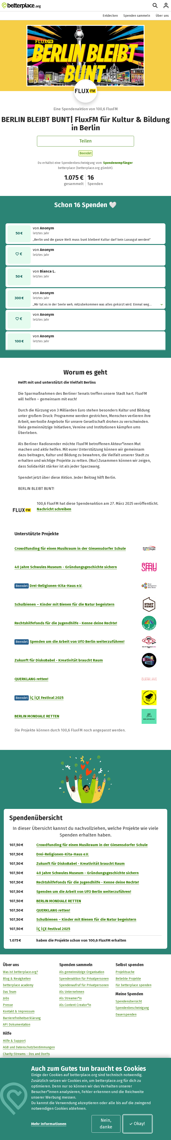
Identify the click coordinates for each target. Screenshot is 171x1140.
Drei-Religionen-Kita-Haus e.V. (56, 585)
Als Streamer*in (70, 998)
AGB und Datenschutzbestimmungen (29, 1047)
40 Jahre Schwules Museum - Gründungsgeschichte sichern (65, 567)
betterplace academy (18, 985)
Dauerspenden (126, 1014)
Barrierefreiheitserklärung (22, 1018)
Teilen (85, 141)
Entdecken (110, 16)
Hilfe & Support (14, 1041)
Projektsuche (125, 972)
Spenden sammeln (136, 16)
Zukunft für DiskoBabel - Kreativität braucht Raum (58, 660)
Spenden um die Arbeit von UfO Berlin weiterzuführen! (77, 641)
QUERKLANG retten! (31, 679)
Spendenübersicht (129, 1001)
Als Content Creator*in (75, 1005)
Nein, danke (106, 1124)
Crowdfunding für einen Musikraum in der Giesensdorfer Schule (70, 548)
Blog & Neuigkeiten (17, 979)
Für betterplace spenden (133, 985)
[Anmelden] (166, 5)
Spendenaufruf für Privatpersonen (84, 985)
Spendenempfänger (118, 163)
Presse (8, 1005)
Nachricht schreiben (54, 509)
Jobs (6, 998)
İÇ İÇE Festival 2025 (46, 697)
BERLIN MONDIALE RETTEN (36, 716)
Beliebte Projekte (128, 979)
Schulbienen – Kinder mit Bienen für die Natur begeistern (64, 604)
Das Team (9, 992)
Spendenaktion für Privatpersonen (84, 979)
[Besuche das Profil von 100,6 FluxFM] (85, 91)
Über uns (162, 16)
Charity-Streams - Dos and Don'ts (26, 1054)
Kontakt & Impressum (19, 1011)
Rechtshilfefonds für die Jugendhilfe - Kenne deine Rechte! (65, 623)
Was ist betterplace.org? (20, 972)
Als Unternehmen (71, 992)
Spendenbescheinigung (132, 1008)
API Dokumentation (16, 1024)
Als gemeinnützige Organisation (81, 972)
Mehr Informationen (48, 1124)
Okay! (139, 1123)
